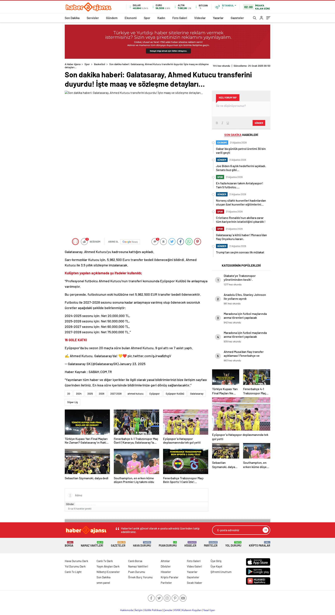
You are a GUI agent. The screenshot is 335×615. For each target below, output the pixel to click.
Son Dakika (72, 18)
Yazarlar (218, 18)
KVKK (177, 610)
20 (68, 393)
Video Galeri (194, 566)
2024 (78, 393)
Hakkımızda (126, 610)
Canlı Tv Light (73, 572)
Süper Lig (72, 402)
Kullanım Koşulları (192, 610)
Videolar (200, 18)
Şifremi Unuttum (221, 572)
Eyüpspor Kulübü (175, 393)
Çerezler (168, 610)
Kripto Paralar (259, 544)
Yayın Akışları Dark (108, 566)
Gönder (70, 504)
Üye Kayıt (216, 566)
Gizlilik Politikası (153, 610)
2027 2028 (116, 393)
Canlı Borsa (135, 561)
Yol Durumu (233, 544)
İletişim (139, 610)
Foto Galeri (179, 18)
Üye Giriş (216, 561)
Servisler (93, 18)
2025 (90, 393)
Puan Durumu (168, 544)
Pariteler (211, 544)
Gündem (111, 18)
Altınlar (165, 561)
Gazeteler (237, 18)
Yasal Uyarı (209, 610)
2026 (101, 393)
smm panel (103, 582)
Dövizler (166, 566)
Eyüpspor (154, 393)
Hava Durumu (142, 544)
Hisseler (190, 544)
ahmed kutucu (135, 393)
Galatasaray (196, 393)
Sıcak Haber (194, 582)
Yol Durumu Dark (75, 566)
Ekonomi (131, 18)
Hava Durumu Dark (76, 561)
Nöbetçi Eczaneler (108, 572)
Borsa (69, 544)
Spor (147, 18)
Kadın (161, 18)
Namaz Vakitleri (92, 544)
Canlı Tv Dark (105, 561)
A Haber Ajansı (73, 64)
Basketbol (99, 64)
